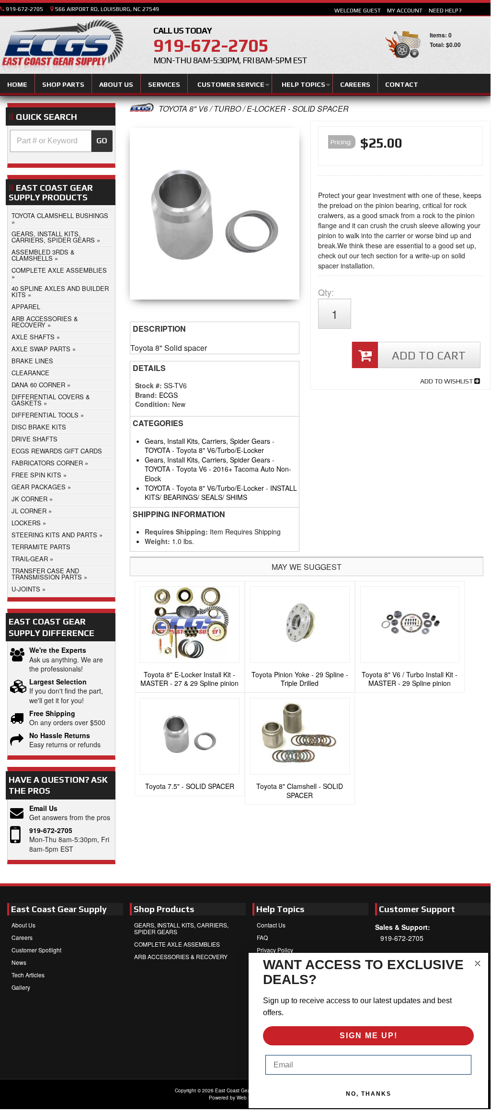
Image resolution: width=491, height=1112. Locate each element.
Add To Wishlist (447, 381)
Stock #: (149, 385)
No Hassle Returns (59, 735)
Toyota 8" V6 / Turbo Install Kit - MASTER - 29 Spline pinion (409, 679)
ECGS (168, 395)
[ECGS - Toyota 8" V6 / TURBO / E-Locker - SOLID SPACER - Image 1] (214, 216)
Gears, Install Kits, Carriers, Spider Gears (207, 441)
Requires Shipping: (176, 531)
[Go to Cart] (403, 62)
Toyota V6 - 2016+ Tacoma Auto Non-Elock (218, 473)
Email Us (43, 808)
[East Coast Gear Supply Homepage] (62, 46)
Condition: (152, 404)
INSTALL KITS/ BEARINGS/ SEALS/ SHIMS (221, 492)
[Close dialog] (477, 963)
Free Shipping (52, 713)
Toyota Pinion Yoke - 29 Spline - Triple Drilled (299, 679)
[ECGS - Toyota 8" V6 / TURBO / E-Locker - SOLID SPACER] (142, 108)
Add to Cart (429, 355)
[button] (61, 141)
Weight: (157, 541)
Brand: (146, 395)
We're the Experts (57, 650)
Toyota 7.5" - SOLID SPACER (189, 786)
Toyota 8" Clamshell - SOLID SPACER (299, 790)
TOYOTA (157, 450)
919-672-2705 (50, 830)
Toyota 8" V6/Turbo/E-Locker (220, 450)
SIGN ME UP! (369, 1035)
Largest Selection (58, 681)
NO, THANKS (368, 1093)
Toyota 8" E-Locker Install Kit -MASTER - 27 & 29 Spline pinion (189, 679)
